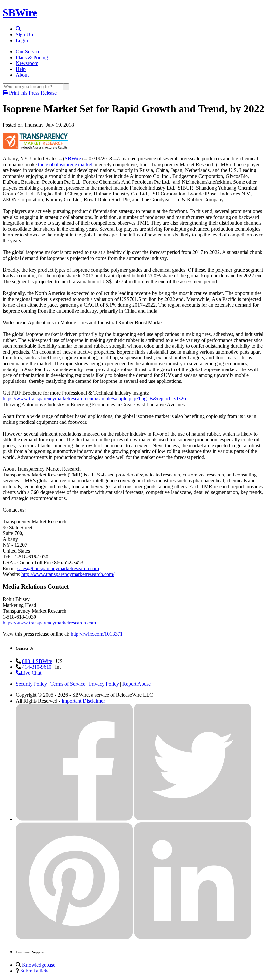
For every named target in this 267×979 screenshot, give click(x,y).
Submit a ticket (35, 970)
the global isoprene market (65, 164)
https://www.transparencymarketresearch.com (49, 622)
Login (22, 40)
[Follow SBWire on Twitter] (192, 819)
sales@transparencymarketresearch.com (58, 568)
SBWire (20, 13)
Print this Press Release (32, 93)
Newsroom (27, 63)
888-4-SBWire (37, 661)
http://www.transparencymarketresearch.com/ (67, 574)
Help (21, 69)
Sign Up (24, 34)
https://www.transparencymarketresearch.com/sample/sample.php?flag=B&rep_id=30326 (94, 398)
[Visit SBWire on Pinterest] (74, 937)
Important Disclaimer (83, 701)
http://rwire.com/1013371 (97, 634)
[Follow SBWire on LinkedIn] (192, 937)
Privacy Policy (104, 684)
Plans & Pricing (32, 57)
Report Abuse (136, 684)
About (22, 75)
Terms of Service (67, 684)
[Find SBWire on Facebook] (74, 819)
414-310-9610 (36, 667)
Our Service (28, 51)
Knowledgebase (38, 965)
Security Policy (31, 684)
